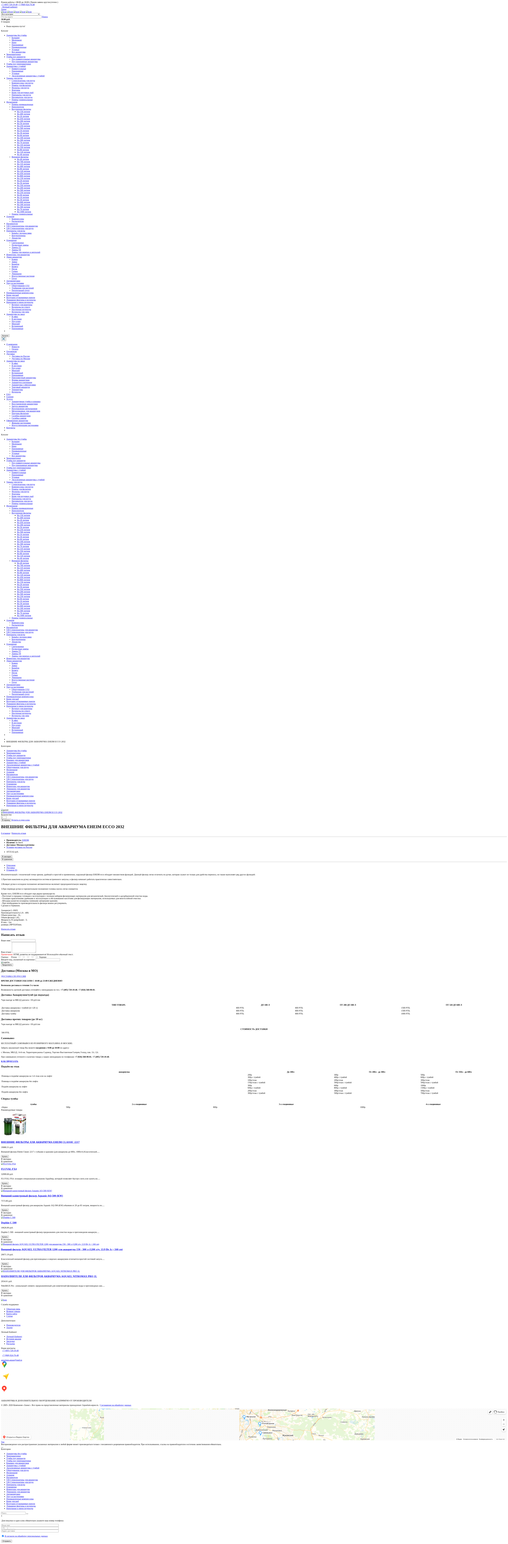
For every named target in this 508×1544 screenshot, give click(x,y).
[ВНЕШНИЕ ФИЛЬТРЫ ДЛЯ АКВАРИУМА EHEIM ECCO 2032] (31, 812)
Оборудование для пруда (17, 767)
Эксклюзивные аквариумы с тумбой (22, 765)
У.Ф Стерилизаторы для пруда (19, 779)
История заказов (13, 1339)
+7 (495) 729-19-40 (10, 1350)
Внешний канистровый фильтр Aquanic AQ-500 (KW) (32, 1195)
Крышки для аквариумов (17, 760)
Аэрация (10, 772)
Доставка (10, 868)
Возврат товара (13, 1311)
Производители (13, 1325)
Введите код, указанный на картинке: (18, 959)
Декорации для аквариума (18, 789)
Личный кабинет (9, 7)
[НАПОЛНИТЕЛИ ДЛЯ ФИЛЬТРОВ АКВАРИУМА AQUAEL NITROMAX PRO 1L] (40, 1271)
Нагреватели (12, 774)
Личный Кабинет (14, 1336)
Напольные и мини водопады (19, 805)
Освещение (11, 784)
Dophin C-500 (9, 1222)
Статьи (9, 1316)
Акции (9, 1327)
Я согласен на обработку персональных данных (26, 1536)
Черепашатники (13, 753)
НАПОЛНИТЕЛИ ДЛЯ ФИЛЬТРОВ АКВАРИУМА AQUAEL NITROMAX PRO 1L (49, 1276)
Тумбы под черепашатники (18, 758)
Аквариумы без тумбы (16, 750)
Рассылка (10, 1344)
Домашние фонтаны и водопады (21, 803)
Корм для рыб (12, 798)
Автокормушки (13, 791)
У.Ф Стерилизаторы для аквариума (22, 777)
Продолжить (7, 965)
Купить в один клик (21, 820)
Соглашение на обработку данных (115, 1405)
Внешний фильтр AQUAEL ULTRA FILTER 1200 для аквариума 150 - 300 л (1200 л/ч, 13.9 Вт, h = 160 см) (62, 1249)
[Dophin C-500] (8, 1217)
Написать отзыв (19, 833)
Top (2, 1442)
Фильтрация (11, 770)
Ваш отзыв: (6, 952)
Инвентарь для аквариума (18, 786)
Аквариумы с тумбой (16, 762)
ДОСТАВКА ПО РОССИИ (13, 976)
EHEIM (25, 840)
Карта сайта (11, 1314)
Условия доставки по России (19, 847)
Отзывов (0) (11, 870)
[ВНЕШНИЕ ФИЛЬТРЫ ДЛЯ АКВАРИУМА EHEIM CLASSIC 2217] (14, 1137)
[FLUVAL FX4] (8, 1164)
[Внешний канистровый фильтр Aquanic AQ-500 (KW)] (26, 1191)
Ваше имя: (5, 940)
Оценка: (4, 957)
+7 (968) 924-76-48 (10, 1355)
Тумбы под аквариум (15, 755)
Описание (10, 865)
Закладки (10, 1341)
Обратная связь (13, 1309)
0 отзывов (5, 833)
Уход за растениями (15, 793)
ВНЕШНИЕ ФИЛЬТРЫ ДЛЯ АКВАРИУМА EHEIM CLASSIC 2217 (40, 1142)
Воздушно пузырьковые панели (20, 801)
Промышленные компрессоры (20, 796)
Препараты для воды (15, 781)
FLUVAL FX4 (9, 1169)
